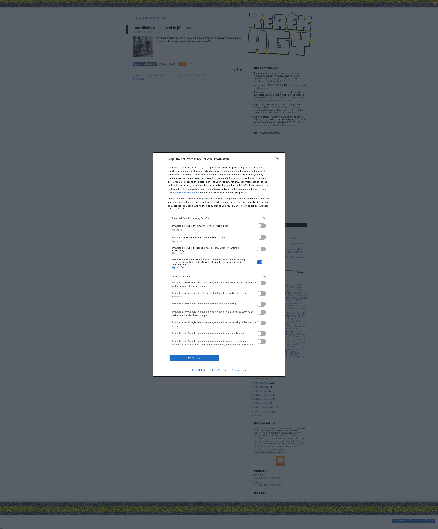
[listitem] (219, 218)
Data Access (219, 370)
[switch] (261, 225)
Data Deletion (199, 370)
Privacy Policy (238, 370)
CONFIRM (194, 358)
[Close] (278, 159)
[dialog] (219, 264)
